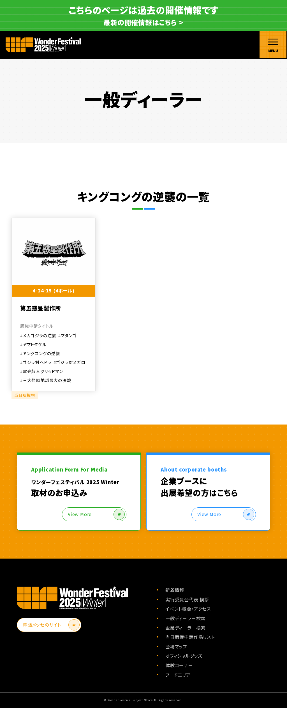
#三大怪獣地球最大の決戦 (45, 380)
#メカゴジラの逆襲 (38, 335)
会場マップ (176, 646)
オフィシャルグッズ (183, 655)
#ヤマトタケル (33, 344)
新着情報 (174, 590)
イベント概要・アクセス (188, 608)
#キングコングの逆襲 (40, 353)
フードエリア (178, 674)
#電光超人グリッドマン (41, 371)
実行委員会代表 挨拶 (187, 599)
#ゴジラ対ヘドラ (35, 362)
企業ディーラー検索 (185, 627)
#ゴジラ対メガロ (69, 362)
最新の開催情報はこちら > (143, 22)
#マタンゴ (67, 335)
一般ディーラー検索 (185, 618)
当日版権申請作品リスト (190, 637)
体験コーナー (179, 665)
